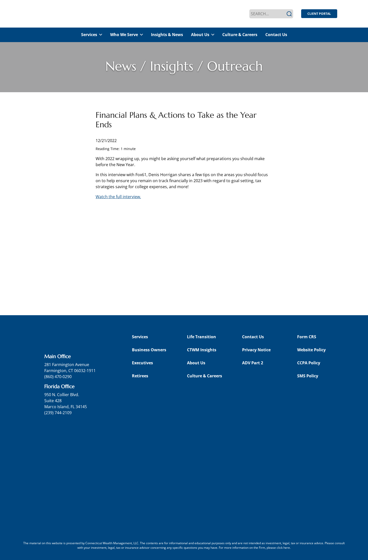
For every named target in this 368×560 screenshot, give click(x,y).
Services (89, 34)
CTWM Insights (201, 350)
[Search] (289, 13)
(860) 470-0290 (58, 376)
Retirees (140, 376)
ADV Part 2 (252, 363)
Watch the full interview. (118, 196)
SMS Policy (307, 376)
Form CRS (306, 337)
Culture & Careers (239, 34)
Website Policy (311, 350)
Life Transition (201, 337)
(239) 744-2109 (58, 412)
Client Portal (319, 14)
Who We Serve (124, 34)
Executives (142, 363)
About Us (200, 34)
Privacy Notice (256, 350)
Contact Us (276, 34)
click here (283, 547)
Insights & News (167, 34)
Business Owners (149, 350)
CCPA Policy (308, 363)
